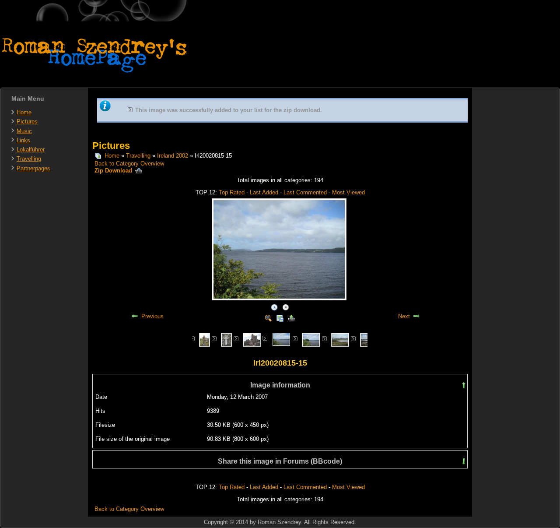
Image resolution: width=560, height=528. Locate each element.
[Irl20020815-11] (226, 339)
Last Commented (305, 192)
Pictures (27, 121)
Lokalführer (31, 149)
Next (404, 316)
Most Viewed (348, 192)
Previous (152, 316)
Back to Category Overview (129, 163)
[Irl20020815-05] (204, 339)
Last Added (264, 192)
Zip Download (114, 170)
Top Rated (232, 192)
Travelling (29, 158)
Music (24, 131)
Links (23, 140)
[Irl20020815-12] (252, 339)
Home (24, 112)
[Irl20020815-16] (311, 339)
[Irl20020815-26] (340, 339)
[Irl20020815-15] (281, 338)
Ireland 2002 (172, 155)
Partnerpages (33, 168)
